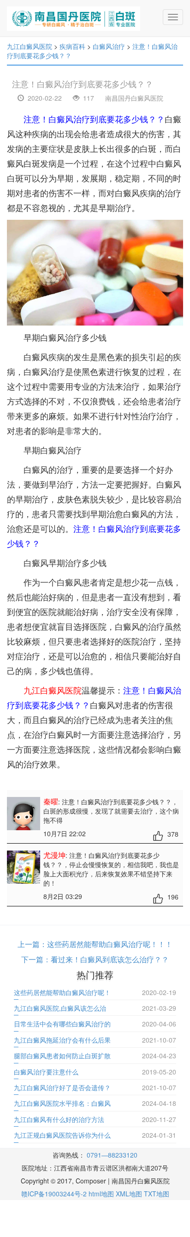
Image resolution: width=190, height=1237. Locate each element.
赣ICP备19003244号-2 (54, 1193)
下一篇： (36, 959)
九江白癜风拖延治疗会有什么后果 (62, 1039)
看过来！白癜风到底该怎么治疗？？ (110, 959)
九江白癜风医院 (29, 46)
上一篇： (32, 944)
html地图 (101, 1193)
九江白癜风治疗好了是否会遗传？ (62, 1087)
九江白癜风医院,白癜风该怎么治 (60, 1008)
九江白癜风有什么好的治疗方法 (59, 1119)
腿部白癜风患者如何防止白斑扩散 (62, 1055)
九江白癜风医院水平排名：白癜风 (62, 1103)
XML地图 (129, 1193)
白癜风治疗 (109, 46)
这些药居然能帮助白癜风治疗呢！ (62, 992)
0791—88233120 (112, 1154)
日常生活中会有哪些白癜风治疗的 (62, 1023)
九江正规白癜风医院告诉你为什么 (62, 1135)
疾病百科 (72, 46)
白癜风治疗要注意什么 (46, 1071)
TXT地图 (156, 1193)
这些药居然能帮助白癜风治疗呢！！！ (109, 944)
